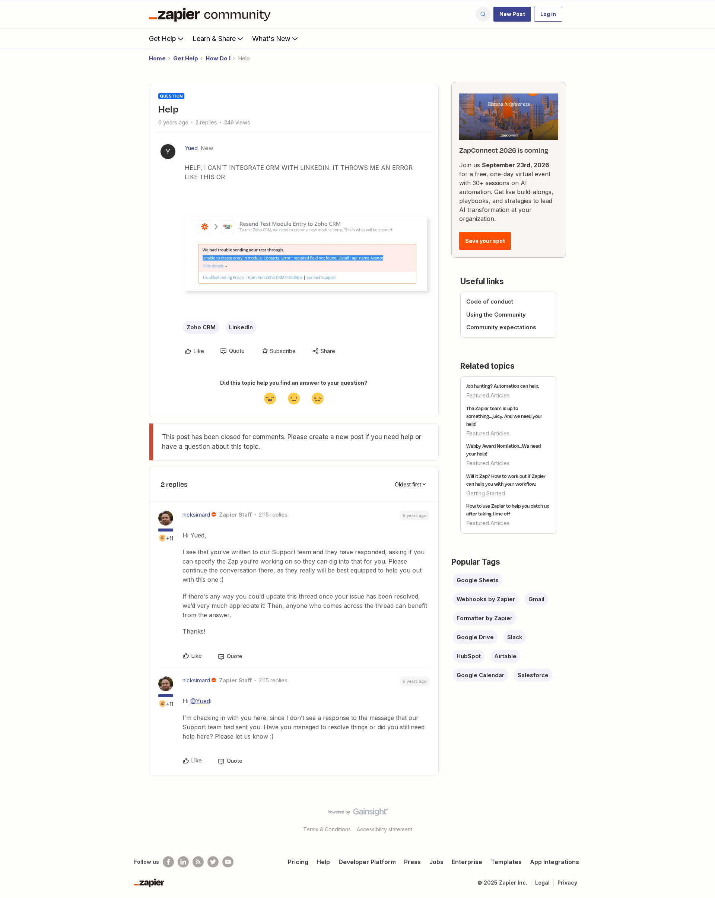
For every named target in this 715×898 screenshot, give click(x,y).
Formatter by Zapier (484, 618)
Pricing (298, 862)
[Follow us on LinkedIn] (183, 861)
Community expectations (501, 327)
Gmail (536, 599)
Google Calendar (480, 675)
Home (157, 58)
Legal (542, 882)
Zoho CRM (201, 327)
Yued (191, 148)
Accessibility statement (384, 829)
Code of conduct (489, 301)
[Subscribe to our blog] (198, 861)
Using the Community (496, 314)
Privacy (567, 882)
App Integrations (554, 862)
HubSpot (469, 656)
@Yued (200, 701)
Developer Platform (367, 862)
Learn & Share (214, 38)
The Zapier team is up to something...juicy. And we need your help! (504, 416)
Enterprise (467, 862)
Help (323, 862)
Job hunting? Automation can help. (502, 386)
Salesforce (533, 675)
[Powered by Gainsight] (358, 813)
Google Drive (475, 637)
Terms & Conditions (327, 829)
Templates (506, 862)
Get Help (162, 38)
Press (412, 862)
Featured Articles (488, 395)
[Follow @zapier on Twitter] (213, 861)
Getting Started (485, 493)
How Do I (218, 58)
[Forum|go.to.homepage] (211, 14)
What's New (271, 38)
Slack (514, 637)
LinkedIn (241, 327)
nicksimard (196, 514)
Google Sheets (478, 580)
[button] (512, 14)
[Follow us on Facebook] (168, 861)
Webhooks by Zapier (486, 599)
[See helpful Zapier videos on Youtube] (227, 861)
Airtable (505, 656)
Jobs (436, 862)
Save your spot (485, 241)
